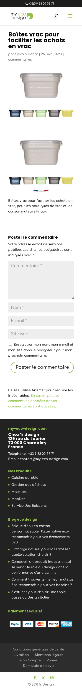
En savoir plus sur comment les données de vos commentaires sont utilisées (34, 401)
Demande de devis (38, 666)
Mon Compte (30, 660)
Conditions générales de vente (38, 649)
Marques (19, 492)
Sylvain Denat (26, 54)
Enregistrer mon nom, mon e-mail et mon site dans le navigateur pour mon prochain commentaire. (40, 350)
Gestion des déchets (28, 484)
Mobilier (18, 499)
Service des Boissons (29, 505)
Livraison (21, 655)
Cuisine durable (24, 477)
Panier (52, 660)
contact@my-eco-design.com (44, 459)
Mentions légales (49, 655)
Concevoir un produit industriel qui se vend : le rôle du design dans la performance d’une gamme (41, 567)
